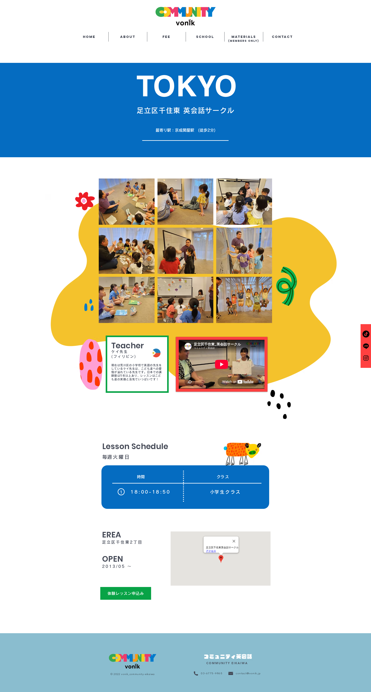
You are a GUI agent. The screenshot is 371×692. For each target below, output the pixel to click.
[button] (127, 202)
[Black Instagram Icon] (365, 358)
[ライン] (365, 346)
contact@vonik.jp (248, 673)
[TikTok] (365, 334)
